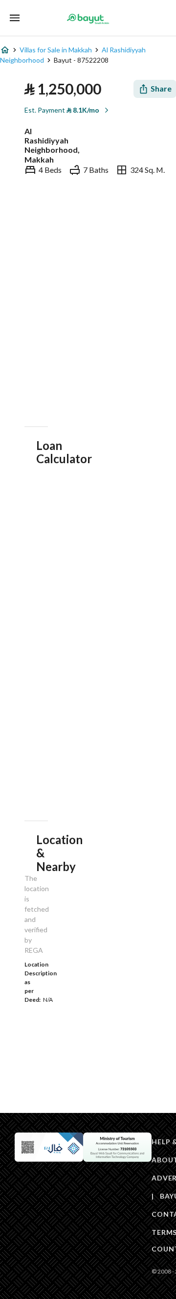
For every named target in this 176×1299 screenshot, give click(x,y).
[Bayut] (88, 18)
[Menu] (14, 17)
